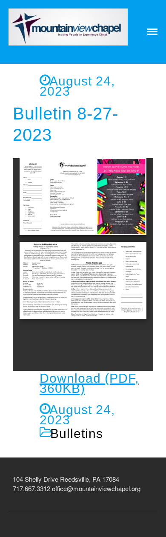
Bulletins (76, 433)
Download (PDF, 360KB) (89, 383)
